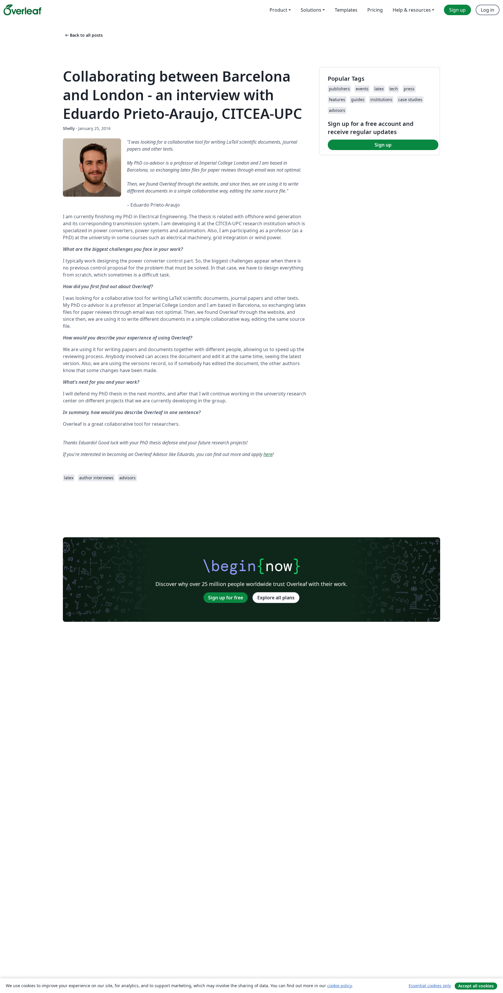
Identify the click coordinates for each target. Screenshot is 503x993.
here (267, 454)
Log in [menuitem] (487, 10)
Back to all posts (83, 35)
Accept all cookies (476, 986)
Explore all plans (276, 597)
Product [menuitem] (278, 10)
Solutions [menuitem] (311, 10)
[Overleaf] (22, 10)
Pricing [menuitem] (375, 10)
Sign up (383, 145)
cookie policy (339, 985)
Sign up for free (225, 597)
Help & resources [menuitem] (412, 10)
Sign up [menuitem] (457, 10)
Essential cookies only (430, 985)
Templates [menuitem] (346, 10)
